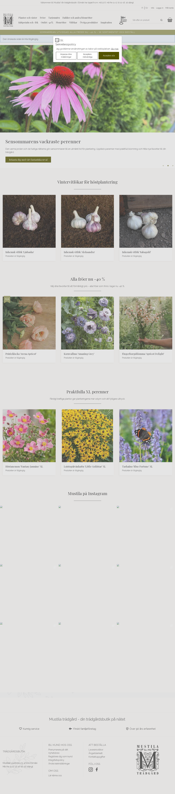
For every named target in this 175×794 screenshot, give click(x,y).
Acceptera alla (109, 55)
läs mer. (115, 49)
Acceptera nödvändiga (87, 55)
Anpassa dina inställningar (66, 55)
